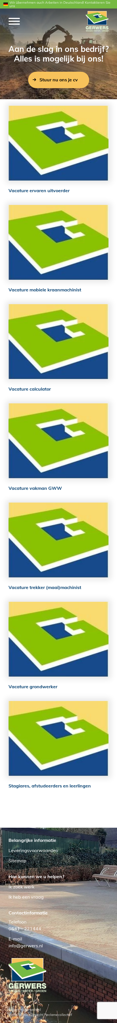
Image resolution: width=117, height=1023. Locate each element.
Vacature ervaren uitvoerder (39, 190)
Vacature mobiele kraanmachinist (45, 290)
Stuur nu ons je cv (58, 79)
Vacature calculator (30, 389)
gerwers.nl (32, 1009)
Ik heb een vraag (26, 897)
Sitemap (17, 860)
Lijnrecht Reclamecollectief (51, 1015)
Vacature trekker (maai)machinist (45, 587)
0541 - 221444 (25, 928)
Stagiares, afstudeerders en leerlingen (50, 786)
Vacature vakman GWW (35, 488)
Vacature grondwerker (33, 686)
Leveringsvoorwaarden (33, 850)
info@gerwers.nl (26, 945)
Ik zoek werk (21, 886)
